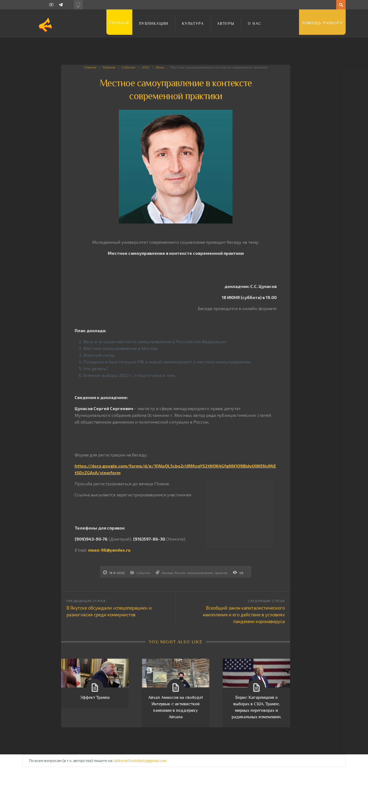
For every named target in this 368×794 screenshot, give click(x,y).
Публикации (153, 23)
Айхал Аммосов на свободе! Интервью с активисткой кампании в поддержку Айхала (175, 707)
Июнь (160, 67)
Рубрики (109, 67)
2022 (146, 67)
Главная (119, 23)
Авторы (225, 23)
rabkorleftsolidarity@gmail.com (139, 760)
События (128, 67)
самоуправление (200, 573)
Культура (193, 23)
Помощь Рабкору (322, 23)
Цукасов (221, 573)
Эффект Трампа (95, 697)
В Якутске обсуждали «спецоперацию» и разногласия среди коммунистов (109, 611)
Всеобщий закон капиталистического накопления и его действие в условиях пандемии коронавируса (244, 614)
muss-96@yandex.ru (109, 549)
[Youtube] (51, 4)
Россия (180, 573)
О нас (254, 23)
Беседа (167, 573)
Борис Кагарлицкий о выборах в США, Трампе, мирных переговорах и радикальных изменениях (256, 707)
